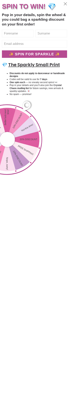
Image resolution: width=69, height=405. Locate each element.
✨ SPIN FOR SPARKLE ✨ (34, 54)
